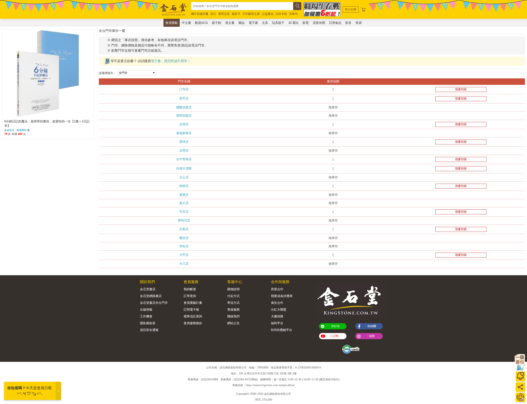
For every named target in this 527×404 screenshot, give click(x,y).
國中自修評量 (199, 13)
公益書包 (267, 13)
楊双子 (236, 13)
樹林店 (184, 186)
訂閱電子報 (191, 309)
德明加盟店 (184, 115)
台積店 (184, 124)
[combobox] (242, 6)
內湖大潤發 (184, 168)
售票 (359, 22)
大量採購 (277, 316)
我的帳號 (190, 289)
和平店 (184, 98)
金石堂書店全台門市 (154, 302)
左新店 (184, 229)
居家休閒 (319, 22)
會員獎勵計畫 (193, 302)
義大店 (184, 203)
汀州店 (184, 89)
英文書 (229, 22)
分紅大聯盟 (278, 309)
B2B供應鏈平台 (281, 330)
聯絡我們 (233, 316)
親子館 (216, 22)
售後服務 (233, 309)
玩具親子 (278, 22)
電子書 (253, 22)
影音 (348, 22)
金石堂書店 (147, 289)
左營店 (184, 150)
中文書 (186, 22)
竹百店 (184, 211)
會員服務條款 (193, 323)
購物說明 (233, 289)
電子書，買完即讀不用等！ (170, 61)
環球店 (184, 141)
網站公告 (233, 323)
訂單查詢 (190, 296)
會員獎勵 (171, 22)
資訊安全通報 (149, 330)
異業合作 (277, 289)
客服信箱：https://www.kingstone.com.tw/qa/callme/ (263, 385)
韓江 (213, 13)
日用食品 (335, 22)
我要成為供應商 (282, 296)
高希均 (293, 13)
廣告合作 (277, 302)
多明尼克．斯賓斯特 (15, 130)
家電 (305, 22)
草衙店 (184, 246)
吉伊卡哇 (281, 13)
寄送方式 (233, 302)
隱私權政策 (147, 323)
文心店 (184, 177)
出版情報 (146, 309)
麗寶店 (184, 194)
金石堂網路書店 (151, 296)
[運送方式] (520, 397)
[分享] (520, 387)
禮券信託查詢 (193, 316)
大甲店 (184, 255)
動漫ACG (201, 22)
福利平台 (277, 323)
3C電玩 (293, 22)
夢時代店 (184, 220)
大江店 (184, 263)
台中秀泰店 (184, 159)
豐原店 (184, 238)
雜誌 (241, 22)
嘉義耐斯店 (184, 133)
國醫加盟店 (184, 107)
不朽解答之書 (251, 13)
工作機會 (146, 316)
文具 (265, 22)
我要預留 (461, 89)
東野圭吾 (224, 13)
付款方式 (233, 296)
